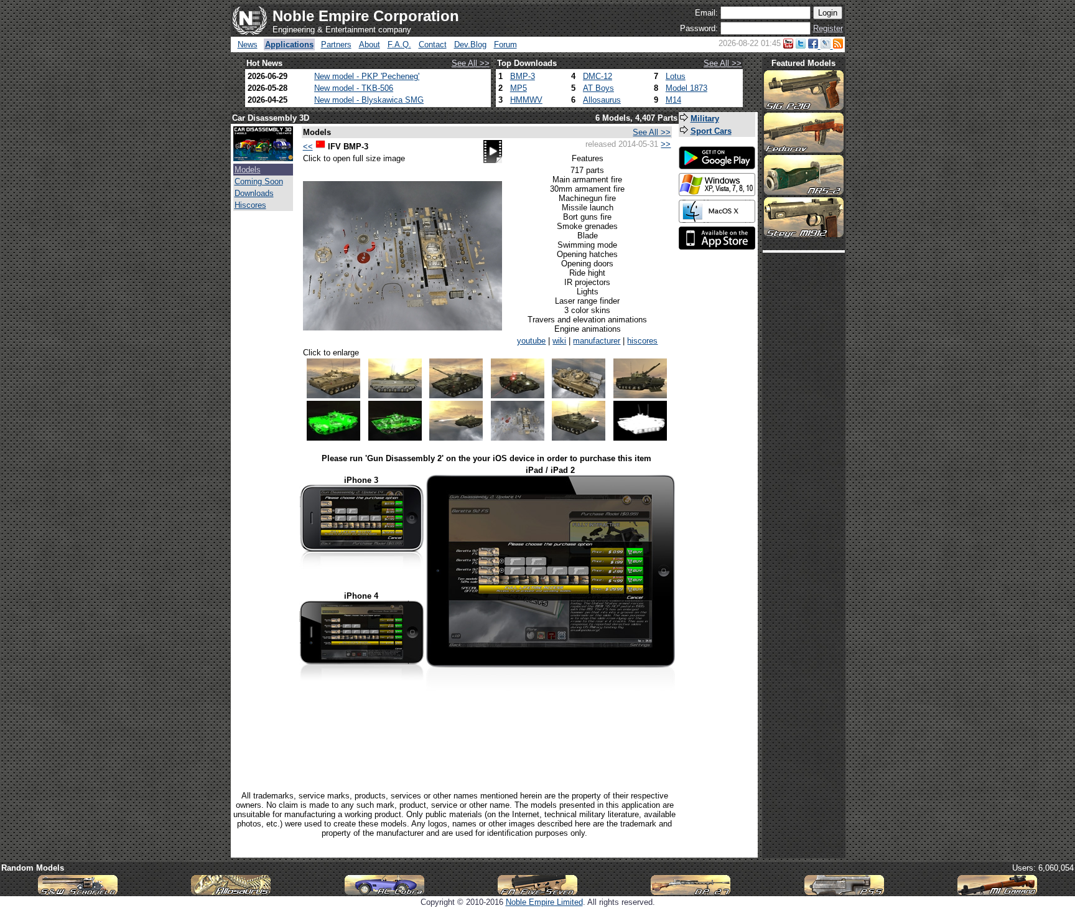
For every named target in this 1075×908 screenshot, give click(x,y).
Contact (433, 44)
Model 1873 (686, 88)
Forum (505, 44)
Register (828, 28)
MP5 (518, 88)
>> (666, 144)
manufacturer (596, 340)
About (369, 44)
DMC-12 (597, 76)
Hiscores (250, 205)
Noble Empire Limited (544, 902)
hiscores (642, 340)
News (248, 44)
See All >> (471, 63)
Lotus (676, 76)
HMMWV (526, 100)
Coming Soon (259, 181)
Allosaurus (602, 100)
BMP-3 (522, 76)
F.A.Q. (399, 44)
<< (308, 146)
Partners (336, 44)
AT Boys (598, 88)
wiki (559, 340)
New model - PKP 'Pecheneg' (366, 76)
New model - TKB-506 (353, 88)
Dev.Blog (470, 44)
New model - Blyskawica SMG (369, 100)
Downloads (254, 193)
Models (248, 169)
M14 (673, 100)
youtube (531, 340)
